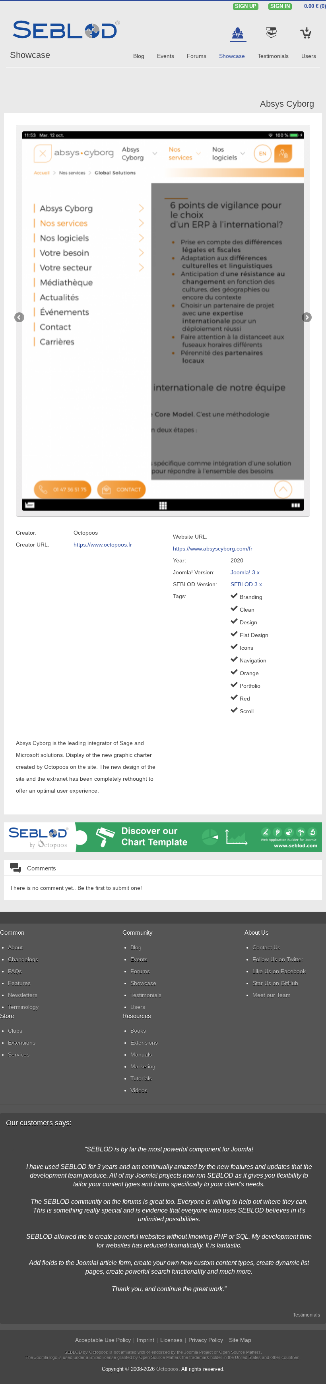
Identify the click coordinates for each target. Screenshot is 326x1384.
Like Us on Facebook (279, 971)
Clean (247, 609)
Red (245, 698)
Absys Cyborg (287, 104)
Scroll (247, 711)
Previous (20, 318)
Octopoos (167, 1369)
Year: (179, 560)
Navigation (253, 660)
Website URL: (190, 536)
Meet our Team (271, 995)
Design (248, 622)
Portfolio (250, 686)
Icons (246, 648)
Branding (251, 597)
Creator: (26, 532)
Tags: (179, 596)
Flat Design (254, 635)
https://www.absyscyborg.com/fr (212, 548)
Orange (249, 673)
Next (306, 318)
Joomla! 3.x (245, 572)
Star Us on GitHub (275, 983)
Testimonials (306, 1315)
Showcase (30, 55)
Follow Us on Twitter (277, 959)
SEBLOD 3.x (246, 584)
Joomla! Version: (194, 572)
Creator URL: (32, 544)
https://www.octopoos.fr (103, 544)
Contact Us (266, 947)
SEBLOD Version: (195, 584)
